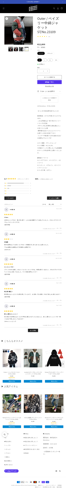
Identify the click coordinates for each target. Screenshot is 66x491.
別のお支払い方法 (49, 86)
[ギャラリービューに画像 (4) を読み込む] (26, 49)
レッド (41, 53)
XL (50, 60)
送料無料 (43, 47)
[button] (4, 8)
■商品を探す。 (8, 441)
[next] (63, 364)
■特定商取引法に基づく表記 (31, 449)
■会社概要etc (8, 461)
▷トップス (7, 445)
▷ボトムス (7, 449)
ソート (44, 204)
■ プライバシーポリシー (30, 445)
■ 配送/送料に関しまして (31, 437)
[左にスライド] (6, 49)
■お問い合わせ (8, 464)
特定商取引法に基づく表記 (49, 487)
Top (5, 437)
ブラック (50, 54)
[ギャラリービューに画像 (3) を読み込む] (21, 49)
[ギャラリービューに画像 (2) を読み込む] (16, 49)
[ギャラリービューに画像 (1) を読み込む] (11, 49)
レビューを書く (55, 198)
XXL (56, 60)
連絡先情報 (59, 487)
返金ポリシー (41, 485)
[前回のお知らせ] (3, 2)
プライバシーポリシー (51, 485)
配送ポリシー (38, 487)
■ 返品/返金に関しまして (31, 441)
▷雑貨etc (7, 457)
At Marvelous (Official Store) (21, 485)
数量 (38, 67)
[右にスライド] (31, 49)
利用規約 (26, 453)
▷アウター (7, 453)
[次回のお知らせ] (63, 2)
